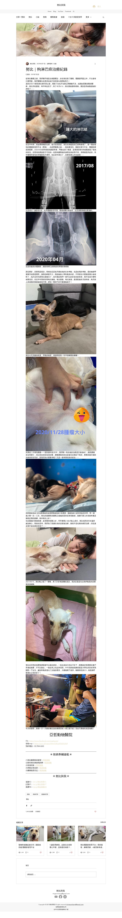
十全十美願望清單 (75, 17)
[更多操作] (95, 64)
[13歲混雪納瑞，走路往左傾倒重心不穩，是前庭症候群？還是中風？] (61, 833)
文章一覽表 (20, 17)
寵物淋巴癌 (44, 794)
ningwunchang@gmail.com (61, 893)
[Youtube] (56, 896)
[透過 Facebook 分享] (27, 806)
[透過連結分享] (31, 806)
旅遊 (62, 17)
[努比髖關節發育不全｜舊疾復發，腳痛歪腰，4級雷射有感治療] (92, 833)
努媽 (45, 17)
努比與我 (61, 5)
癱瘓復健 (53, 17)
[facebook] (60, 896)
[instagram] (65, 896)
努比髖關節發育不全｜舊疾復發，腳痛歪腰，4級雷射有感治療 (91, 846)
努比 (30, 17)
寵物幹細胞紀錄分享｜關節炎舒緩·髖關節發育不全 (30, 846)
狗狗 (28, 794)
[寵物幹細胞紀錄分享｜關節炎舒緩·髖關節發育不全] (30, 833)
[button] (103, 17)
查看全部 (103, 822)
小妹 (37, 17)
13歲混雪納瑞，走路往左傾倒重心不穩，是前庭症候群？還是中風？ (61, 846)
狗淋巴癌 (35, 794)
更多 (87, 17)
